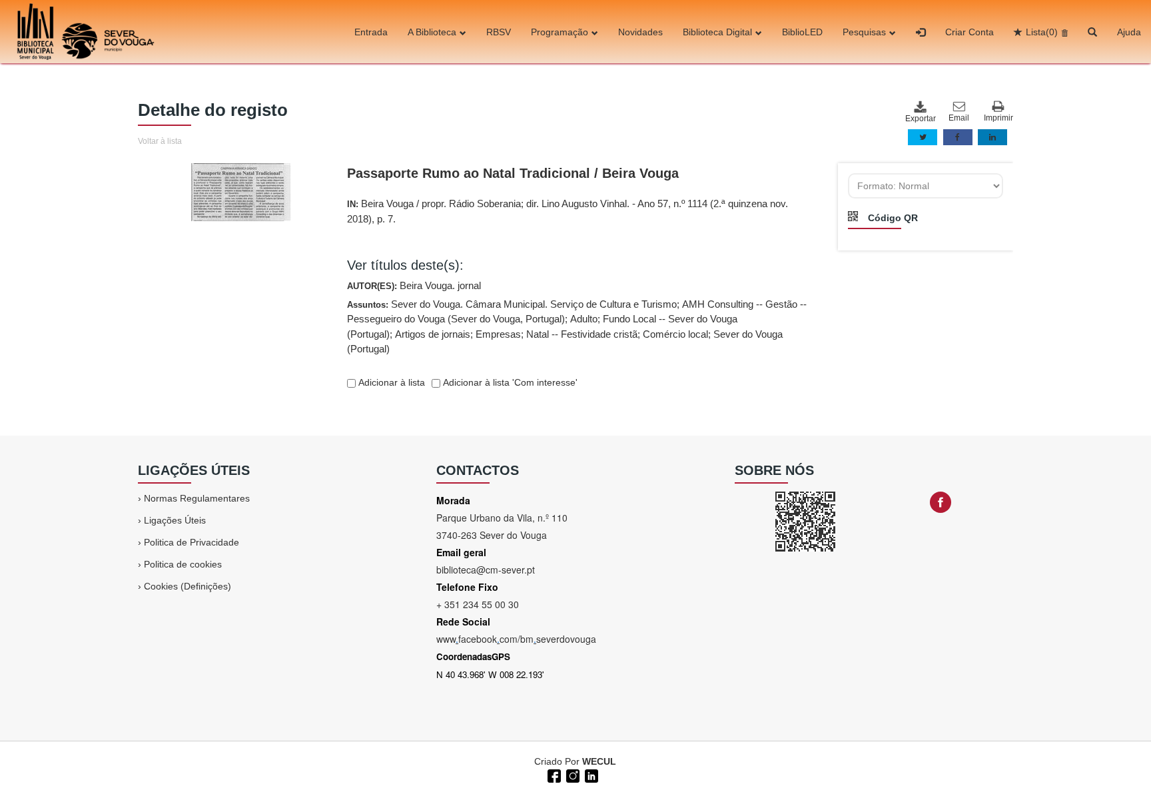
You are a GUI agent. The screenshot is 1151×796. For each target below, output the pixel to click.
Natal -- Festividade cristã (581, 334)
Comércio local (675, 334)
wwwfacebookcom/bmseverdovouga (516, 638)
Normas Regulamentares (197, 498)
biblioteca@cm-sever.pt (485, 569)
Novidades (640, 32)
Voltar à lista (160, 141)
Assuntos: (577, 326)
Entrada (371, 32)
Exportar (920, 118)
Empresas (498, 334)
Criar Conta (969, 32)
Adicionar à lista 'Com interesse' (508, 382)
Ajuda (1129, 32)
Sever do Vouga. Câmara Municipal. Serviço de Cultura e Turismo (534, 304)
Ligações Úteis (175, 520)
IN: (567, 211)
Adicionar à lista (390, 382)
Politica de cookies (183, 564)
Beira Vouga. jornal (440, 285)
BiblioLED (802, 32)
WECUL (599, 761)
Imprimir (998, 118)
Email (959, 118)
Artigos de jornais (432, 334)
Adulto (583, 318)
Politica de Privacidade (191, 542)
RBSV (498, 32)
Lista (1042, 32)
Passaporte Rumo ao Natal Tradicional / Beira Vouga (513, 173)
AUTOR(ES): (414, 285)
